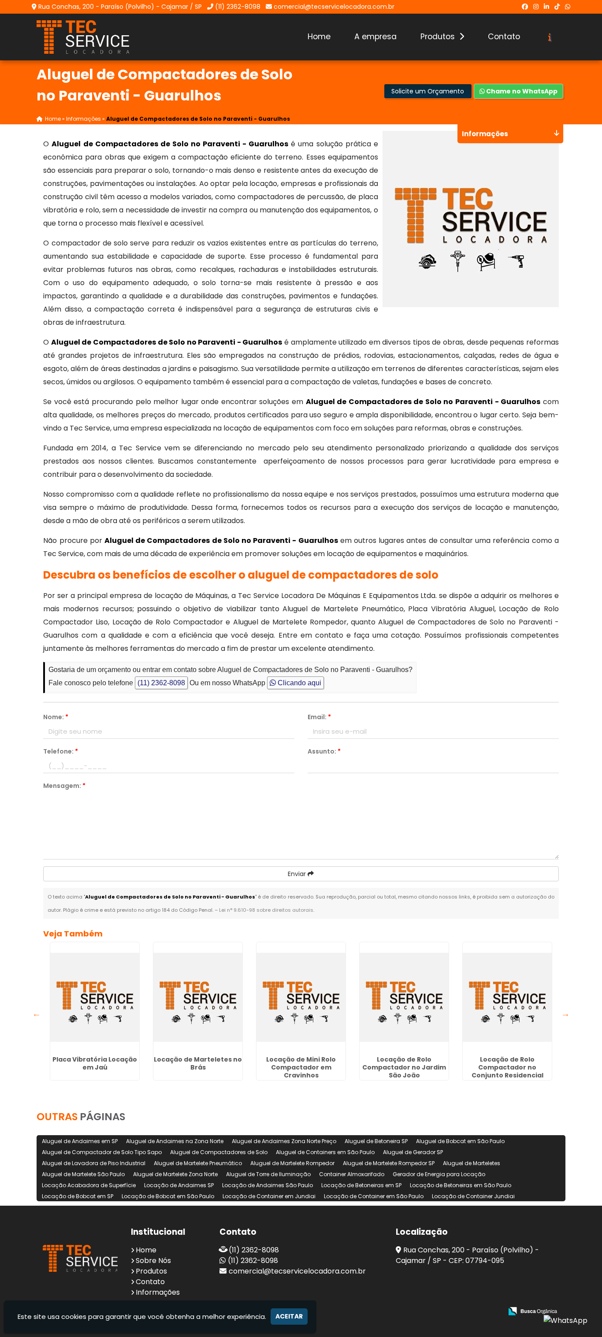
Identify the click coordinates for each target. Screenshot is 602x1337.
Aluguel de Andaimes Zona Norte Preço (284, 1141)
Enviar (298, 873)
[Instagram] (536, 6)
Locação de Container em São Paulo (374, 1196)
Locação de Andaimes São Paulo (267, 1185)
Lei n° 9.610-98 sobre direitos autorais (266, 910)
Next (565, 1013)
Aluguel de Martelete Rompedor (292, 1163)
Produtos (438, 36)
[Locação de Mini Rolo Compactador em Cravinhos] (301, 997)
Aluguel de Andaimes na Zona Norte (174, 1141)
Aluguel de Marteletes (471, 1163)
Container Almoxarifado (351, 1174)
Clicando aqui (298, 683)
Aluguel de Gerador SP (413, 1152)
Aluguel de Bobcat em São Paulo (460, 1141)
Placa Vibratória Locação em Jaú (94, 1063)
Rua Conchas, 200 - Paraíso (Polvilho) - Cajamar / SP (120, 6)
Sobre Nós (153, 1260)
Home (319, 36)
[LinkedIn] (546, 6)
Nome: (55, 717)
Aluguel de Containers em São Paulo (325, 1152)
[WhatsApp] (567, 6)
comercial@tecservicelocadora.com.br (334, 6)
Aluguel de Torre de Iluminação (268, 1174)
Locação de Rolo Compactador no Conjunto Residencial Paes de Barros (507, 1071)
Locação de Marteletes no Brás (198, 1063)
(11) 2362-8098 (237, 6)
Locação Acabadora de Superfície (89, 1185)
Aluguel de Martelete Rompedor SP (389, 1163)
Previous (36, 1013)
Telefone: (60, 751)
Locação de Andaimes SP (179, 1185)
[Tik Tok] (557, 6)
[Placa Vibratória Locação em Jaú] (94, 997)
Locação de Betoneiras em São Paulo (460, 1185)
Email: (319, 717)
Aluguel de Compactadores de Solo (219, 1152)
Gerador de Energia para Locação (439, 1174)
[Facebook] (525, 6)
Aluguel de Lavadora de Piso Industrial (93, 1163)
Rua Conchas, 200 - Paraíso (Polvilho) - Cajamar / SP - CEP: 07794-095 (467, 1255)
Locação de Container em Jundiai (269, 1196)
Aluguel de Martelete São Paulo (83, 1174)
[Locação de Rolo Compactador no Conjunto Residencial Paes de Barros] (507, 997)
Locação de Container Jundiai (473, 1196)
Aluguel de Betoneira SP (376, 1141)
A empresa (375, 36)
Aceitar (289, 1316)
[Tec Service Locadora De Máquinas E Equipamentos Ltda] (80, 1258)
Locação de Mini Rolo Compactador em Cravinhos (301, 1067)
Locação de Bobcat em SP (77, 1196)
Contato (504, 36)
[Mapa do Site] (408, 1311)
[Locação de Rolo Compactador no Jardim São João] (404, 997)
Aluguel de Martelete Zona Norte (175, 1174)
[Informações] (549, 37)
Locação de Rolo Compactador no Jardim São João (404, 1067)
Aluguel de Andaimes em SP (80, 1141)
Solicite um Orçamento (427, 91)
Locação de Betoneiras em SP (361, 1185)
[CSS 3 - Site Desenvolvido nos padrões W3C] (461, 1312)
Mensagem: (64, 785)
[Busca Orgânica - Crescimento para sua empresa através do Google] (532, 1310)
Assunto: (324, 751)
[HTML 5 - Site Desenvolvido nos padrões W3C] (431, 1312)
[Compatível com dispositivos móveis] (492, 1312)
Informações (158, 1292)
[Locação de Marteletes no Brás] (197, 997)
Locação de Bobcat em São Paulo (168, 1196)
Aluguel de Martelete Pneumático (198, 1163)
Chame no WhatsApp (521, 91)
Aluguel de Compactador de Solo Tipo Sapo (102, 1152)
